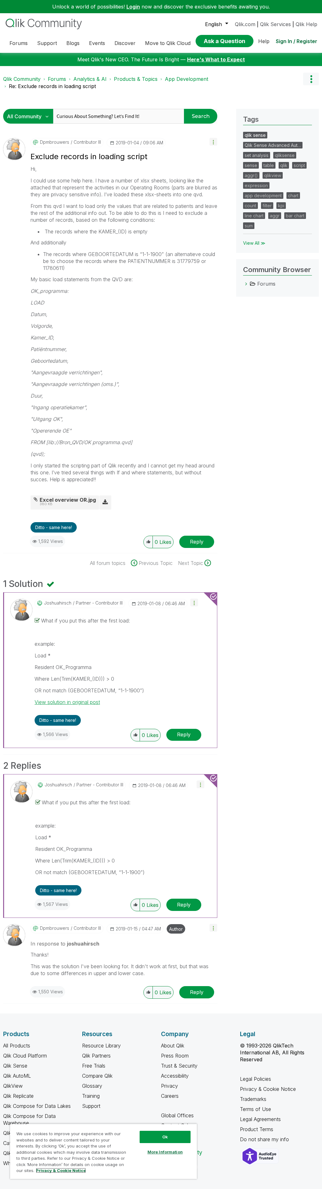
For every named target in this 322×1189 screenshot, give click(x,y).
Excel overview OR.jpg (68, 500)
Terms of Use (255, 1109)
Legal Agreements (260, 1119)
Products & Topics (136, 79)
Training (91, 1096)
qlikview (272, 175)
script (299, 165)
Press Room (175, 1055)
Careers (170, 1096)
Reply (196, 542)
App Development (186, 79)
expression (256, 185)
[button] (213, 142)
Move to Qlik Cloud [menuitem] (168, 43)
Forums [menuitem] (18, 43)
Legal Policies (255, 1079)
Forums (57, 79)
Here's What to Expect (216, 59)
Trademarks (253, 1099)
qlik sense (255, 135)
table (269, 165)
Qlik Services (275, 24)
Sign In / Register (296, 41)
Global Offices (177, 1115)
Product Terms (256, 1129)
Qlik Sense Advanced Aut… (273, 145)
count (250, 205)
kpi (281, 205)
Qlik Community (22, 79)
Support (91, 1106)
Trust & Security (179, 1066)
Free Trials (93, 1066)
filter (267, 205)
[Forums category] (246, 284)
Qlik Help (306, 24)
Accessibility (175, 1076)
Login (133, 6)
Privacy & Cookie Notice (268, 1089)
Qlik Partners (96, 1055)
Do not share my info (265, 1139)
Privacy (169, 1086)
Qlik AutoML (17, 1076)
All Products (16, 1045)
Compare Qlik (97, 1076)
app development (263, 195)
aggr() (251, 175)
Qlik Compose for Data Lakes (37, 1106)
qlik (283, 165)
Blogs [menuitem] (73, 43)
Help (263, 41)
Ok (165, 1136)
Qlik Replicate (18, 1096)
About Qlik (172, 1045)
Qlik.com (245, 24)
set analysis (257, 155)
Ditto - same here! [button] (53, 527)
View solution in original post (67, 702)
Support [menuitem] (47, 43)
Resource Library (101, 1045)
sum (249, 225)
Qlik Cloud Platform (25, 1055)
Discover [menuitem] (125, 43)
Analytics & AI (90, 79)
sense (251, 165)
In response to (65, 944)
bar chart (295, 215)
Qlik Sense (15, 1066)
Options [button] (311, 79)
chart (293, 195)
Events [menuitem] (97, 43)
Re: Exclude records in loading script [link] (52, 86)
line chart (254, 215)
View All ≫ (254, 243)
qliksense (285, 155)
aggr (275, 215)
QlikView (13, 1086)
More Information (165, 1151)
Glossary (92, 1086)
